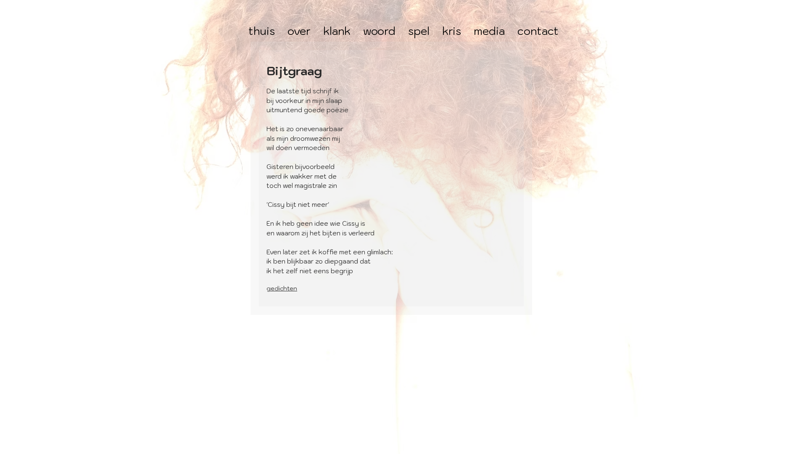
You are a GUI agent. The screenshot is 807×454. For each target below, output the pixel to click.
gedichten (281, 288)
